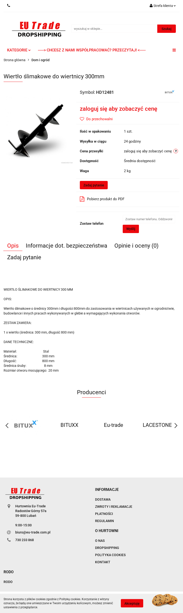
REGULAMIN (104, 521)
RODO (8, 582)
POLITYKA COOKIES (110, 555)
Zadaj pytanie (93, 185)
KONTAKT (102, 562)
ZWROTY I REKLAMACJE (113, 506)
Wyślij (130, 229)
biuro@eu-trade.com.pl (33, 532)
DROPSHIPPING (107, 548)
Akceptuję (132, 603)
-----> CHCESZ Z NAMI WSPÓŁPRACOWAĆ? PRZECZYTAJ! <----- (92, 50)
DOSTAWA (103, 499)
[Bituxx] (169, 92)
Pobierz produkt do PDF (105, 199)
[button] (107, 489)
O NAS (100, 541)
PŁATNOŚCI (104, 514)
